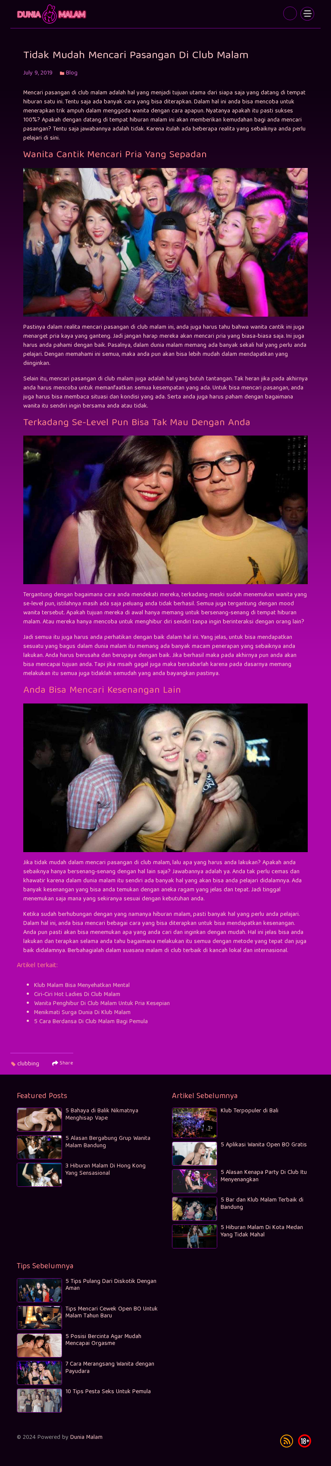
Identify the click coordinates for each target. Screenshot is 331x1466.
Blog (72, 73)
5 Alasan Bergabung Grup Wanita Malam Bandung (108, 1142)
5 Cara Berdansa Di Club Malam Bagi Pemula (91, 1022)
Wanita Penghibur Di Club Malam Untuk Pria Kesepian (102, 1004)
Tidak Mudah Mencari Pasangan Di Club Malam (52, 14)
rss (286, 1441)
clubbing (28, 1064)
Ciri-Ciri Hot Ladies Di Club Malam (77, 995)
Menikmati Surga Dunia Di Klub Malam (82, 1013)
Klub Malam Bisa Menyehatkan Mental (82, 985)
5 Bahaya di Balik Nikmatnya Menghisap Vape (102, 1115)
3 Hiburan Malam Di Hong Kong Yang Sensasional (106, 1170)
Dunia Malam (86, 1437)
